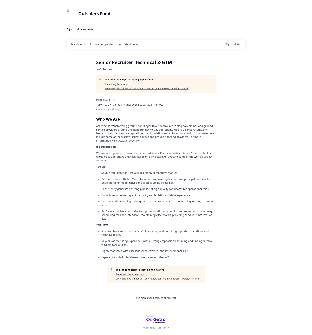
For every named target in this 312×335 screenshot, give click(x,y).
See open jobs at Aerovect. (119, 84)
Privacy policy (149, 327)
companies (101, 44)
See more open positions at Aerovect (156, 297)
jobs (78, 44)
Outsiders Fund (94, 14)
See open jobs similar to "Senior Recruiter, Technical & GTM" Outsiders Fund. (146, 88)
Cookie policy (163, 327)
